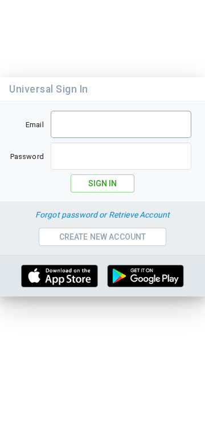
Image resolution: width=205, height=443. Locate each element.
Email (35, 124)
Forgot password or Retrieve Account (102, 214)
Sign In (102, 183)
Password (27, 156)
